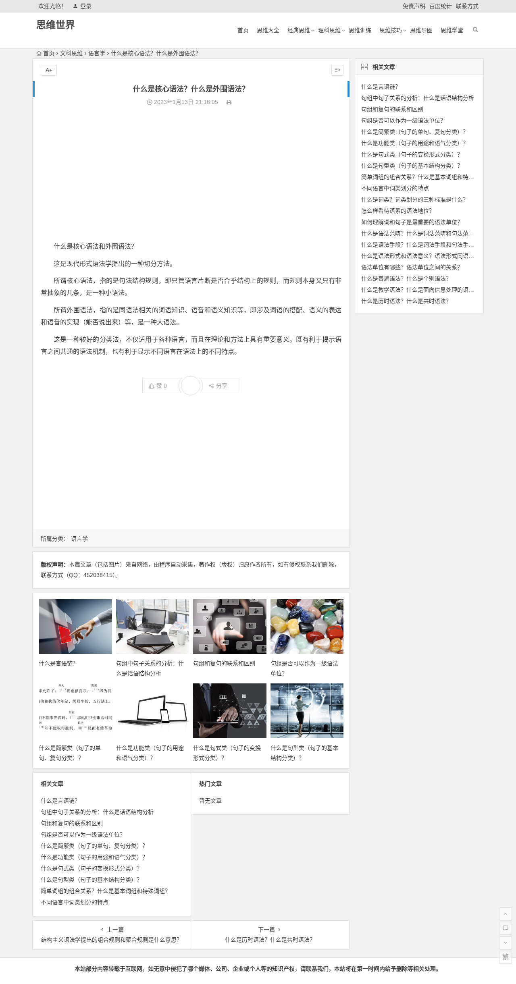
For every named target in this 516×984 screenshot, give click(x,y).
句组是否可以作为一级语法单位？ (83, 834)
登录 (86, 6)
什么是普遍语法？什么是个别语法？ (406, 278)
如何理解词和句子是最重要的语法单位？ (412, 222)
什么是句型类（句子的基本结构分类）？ (91, 879)
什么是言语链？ (58, 663)
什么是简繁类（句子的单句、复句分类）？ (94, 846)
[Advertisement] (191, 174)
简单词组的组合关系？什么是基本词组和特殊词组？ (106, 891)
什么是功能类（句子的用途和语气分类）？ (94, 857)
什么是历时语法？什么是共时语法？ (406, 301)
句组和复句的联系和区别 (224, 663)
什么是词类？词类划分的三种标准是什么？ (414, 199)
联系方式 (467, 6)
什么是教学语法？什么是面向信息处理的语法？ (420, 289)
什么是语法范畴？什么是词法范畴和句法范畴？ (420, 233)
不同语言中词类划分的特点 (74, 902)
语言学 (96, 53)
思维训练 (360, 30)
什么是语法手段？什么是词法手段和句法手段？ (420, 244)
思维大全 (268, 30)
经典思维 (298, 30)
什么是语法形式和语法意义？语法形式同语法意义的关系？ (434, 256)
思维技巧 (390, 30)
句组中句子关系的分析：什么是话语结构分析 (97, 812)
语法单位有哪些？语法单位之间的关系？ (412, 267)
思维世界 (55, 24)
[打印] (229, 102)
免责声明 (414, 6)
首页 (243, 30)
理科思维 (329, 30)
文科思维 (71, 53)
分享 (221, 385)
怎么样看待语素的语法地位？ (398, 211)
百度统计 (440, 6)
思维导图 (421, 30)
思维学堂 (452, 30)
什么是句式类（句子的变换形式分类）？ (91, 868)
